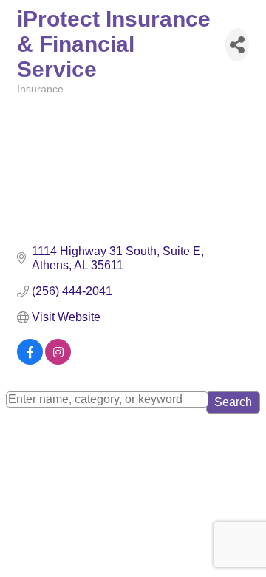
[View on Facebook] (30, 360)
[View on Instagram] (58, 360)
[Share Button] (237, 44)
